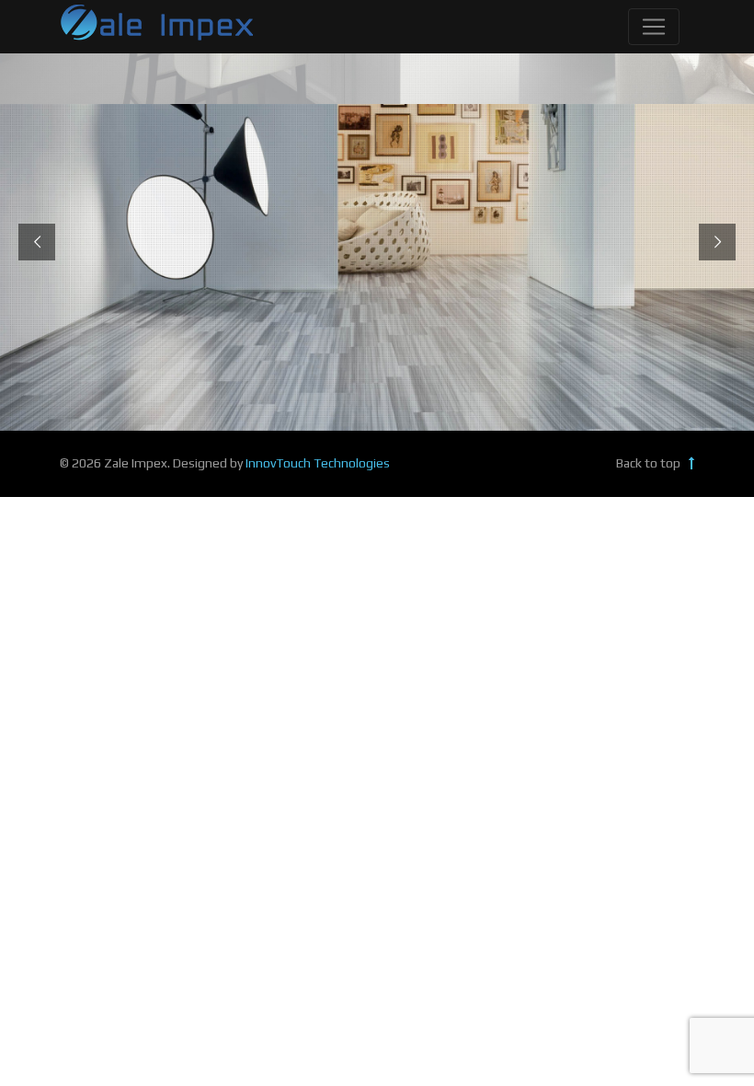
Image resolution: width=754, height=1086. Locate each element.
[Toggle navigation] (654, 26)
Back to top (649, 463)
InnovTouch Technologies (318, 463)
